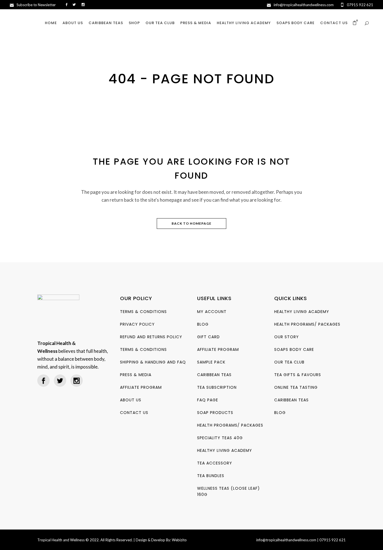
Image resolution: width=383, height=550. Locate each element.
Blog (203, 324)
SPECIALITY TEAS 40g (220, 438)
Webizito (179, 540)
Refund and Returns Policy (151, 337)
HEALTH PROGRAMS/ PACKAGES (230, 425)
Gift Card (208, 337)
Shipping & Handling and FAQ (153, 362)
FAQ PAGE (207, 400)
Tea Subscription (217, 387)
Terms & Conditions (143, 311)
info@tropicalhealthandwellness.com (286, 540)
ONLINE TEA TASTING (296, 387)
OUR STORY (286, 337)
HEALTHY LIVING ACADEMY (224, 450)
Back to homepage (191, 223)
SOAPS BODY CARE (294, 349)
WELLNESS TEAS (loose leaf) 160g (228, 491)
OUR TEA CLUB (289, 362)
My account (212, 311)
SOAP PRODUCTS (215, 412)
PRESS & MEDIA (135, 375)
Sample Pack (211, 362)
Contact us (134, 412)
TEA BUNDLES (210, 475)
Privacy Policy (137, 324)
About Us (130, 400)
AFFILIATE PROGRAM (141, 387)
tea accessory (214, 463)
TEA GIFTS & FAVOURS (297, 375)
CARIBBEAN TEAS (214, 375)
